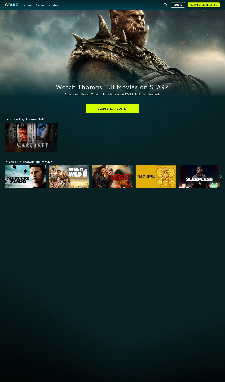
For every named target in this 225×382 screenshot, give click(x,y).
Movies (53, 5)
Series (40, 5)
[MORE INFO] (25, 176)
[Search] (165, 5)
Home (28, 5)
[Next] (220, 176)
